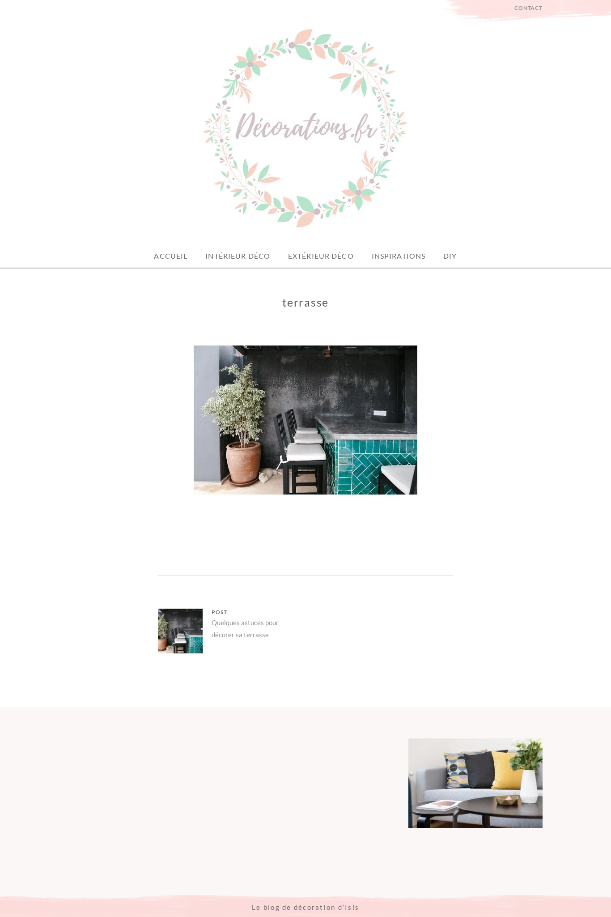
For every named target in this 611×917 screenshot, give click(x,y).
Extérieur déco (321, 256)
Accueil (170, 256)
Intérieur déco (237, 256)
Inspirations (398, 256)
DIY (450, 256)
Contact (528, 7)
